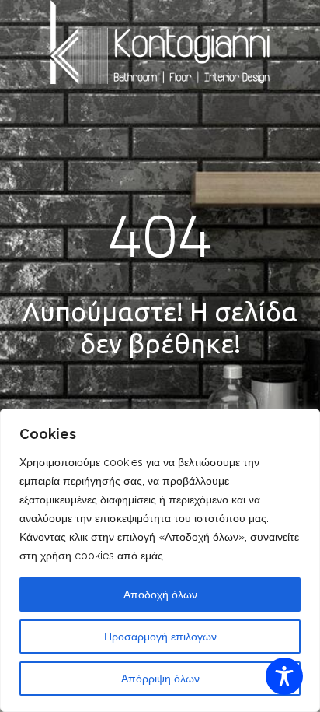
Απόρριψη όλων (160, 678)
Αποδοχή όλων (160, 594)
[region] (160, 560)
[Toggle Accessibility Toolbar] (284, 676)
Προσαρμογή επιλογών (160, 636)
